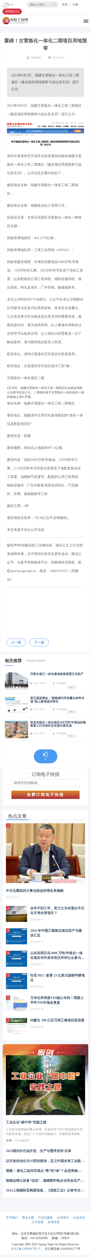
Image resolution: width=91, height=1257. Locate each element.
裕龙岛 (71, 735)
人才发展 (37, 1222)
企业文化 (79, 1217)
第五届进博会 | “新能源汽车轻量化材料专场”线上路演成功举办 (57, 699)
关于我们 (12, 1217)
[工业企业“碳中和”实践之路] (45, 1085)
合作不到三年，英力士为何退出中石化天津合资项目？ (57, 910)
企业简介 (63, 1217)
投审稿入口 (12, 11)
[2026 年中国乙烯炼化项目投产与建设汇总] (16, 936)
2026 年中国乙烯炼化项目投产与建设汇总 (56, 933)
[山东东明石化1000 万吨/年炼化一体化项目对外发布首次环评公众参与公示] (16, 959)
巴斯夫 (71, 687)
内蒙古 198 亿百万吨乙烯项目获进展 (57, 1020)
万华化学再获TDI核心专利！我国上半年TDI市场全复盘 (57, 1000)
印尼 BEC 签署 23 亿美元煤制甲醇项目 (57, 978)
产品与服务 (45, 1217)
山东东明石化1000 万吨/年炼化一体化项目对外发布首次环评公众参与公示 (57, 955)
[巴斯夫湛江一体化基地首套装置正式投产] (16, 681)
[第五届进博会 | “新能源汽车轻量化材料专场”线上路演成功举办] (16, 705)
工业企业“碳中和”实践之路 (26, 1122)
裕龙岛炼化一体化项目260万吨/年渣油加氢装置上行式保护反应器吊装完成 (58, 724)
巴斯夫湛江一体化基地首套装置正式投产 (57, 674)
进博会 (71, 711)
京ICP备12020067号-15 (25, 1248)
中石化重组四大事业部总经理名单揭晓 (34, 890)
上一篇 (16, 642)
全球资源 (53, 1222)
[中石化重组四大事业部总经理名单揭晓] (45, 853)
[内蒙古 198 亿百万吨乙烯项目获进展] (16, 1026)
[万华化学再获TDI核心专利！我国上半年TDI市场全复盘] (16, 1004)
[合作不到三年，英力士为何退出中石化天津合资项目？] (16, 914)
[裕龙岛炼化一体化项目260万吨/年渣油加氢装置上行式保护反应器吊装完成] (16, 729)
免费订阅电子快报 (45, 795)
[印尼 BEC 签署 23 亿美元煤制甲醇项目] (16, 981)
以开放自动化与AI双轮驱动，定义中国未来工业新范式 (47, 1160)
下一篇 (39, 642)
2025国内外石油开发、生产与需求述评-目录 (38, 1151)
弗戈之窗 (28, 1217)
